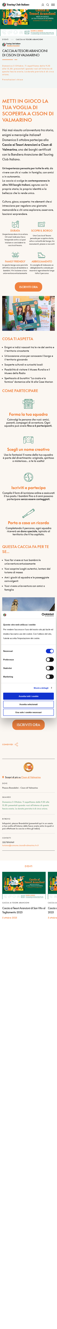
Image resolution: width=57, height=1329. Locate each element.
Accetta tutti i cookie (28, 696)
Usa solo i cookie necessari (28, 712)
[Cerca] (47, 4)
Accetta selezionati (28, 704)
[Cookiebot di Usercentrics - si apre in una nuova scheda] (42, 615)
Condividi (7, 744)
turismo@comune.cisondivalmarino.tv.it (20, 845)
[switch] (50, 659)
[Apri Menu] (53, 4)
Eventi (5, 39)
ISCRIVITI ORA (28, 287)
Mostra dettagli (41, 688)
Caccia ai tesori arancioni (29, 39)
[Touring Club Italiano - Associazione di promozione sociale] (15, 5)
